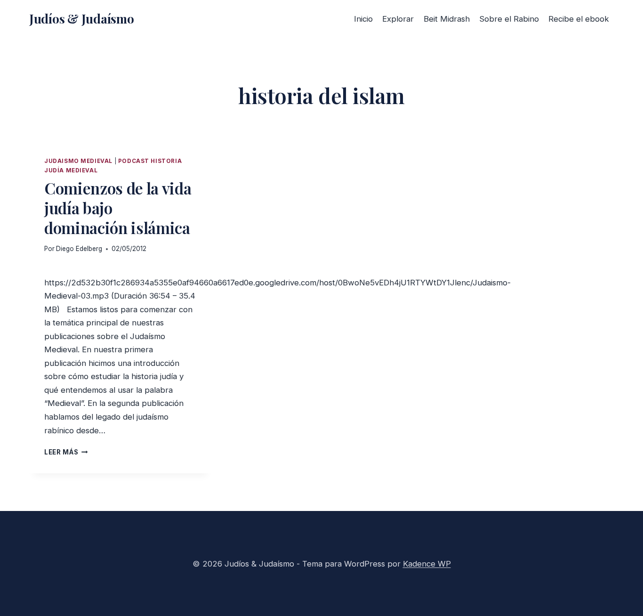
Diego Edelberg (79, 248)
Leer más (66, 452)
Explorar (398, 19)
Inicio (363, 19)
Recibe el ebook (578, 19)
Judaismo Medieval (78, 161)
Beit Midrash (447, 19)
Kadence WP (427, 563)
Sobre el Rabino (509, 19)
